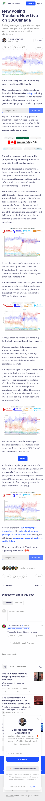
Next (37, 585)
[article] (22, 682)
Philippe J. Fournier (15, 39)
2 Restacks (31, 568)
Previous (9, 585)
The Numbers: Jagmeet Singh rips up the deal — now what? (15, 676)
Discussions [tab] (21, 667)
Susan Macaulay (14, 625)
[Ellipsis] (42, 626)
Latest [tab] (11, 667)
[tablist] (13, 602)
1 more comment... (10, 654)
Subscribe (30, 3)
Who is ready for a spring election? (13, 684)
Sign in (39, 3)
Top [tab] (5, 667)
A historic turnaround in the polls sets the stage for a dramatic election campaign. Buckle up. (16, 708)
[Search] (40, 666)
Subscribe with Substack (24, 768)
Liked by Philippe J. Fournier (19, 629)
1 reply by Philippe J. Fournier (22, 643)
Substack (10, 796)
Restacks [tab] (18, 603)
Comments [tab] (8, 603)
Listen (39, 40)
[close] (38, 719)
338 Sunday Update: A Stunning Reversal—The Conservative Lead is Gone (16, 700)
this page (31, 93)
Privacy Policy (31, 779)
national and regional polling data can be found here (20, 533)
